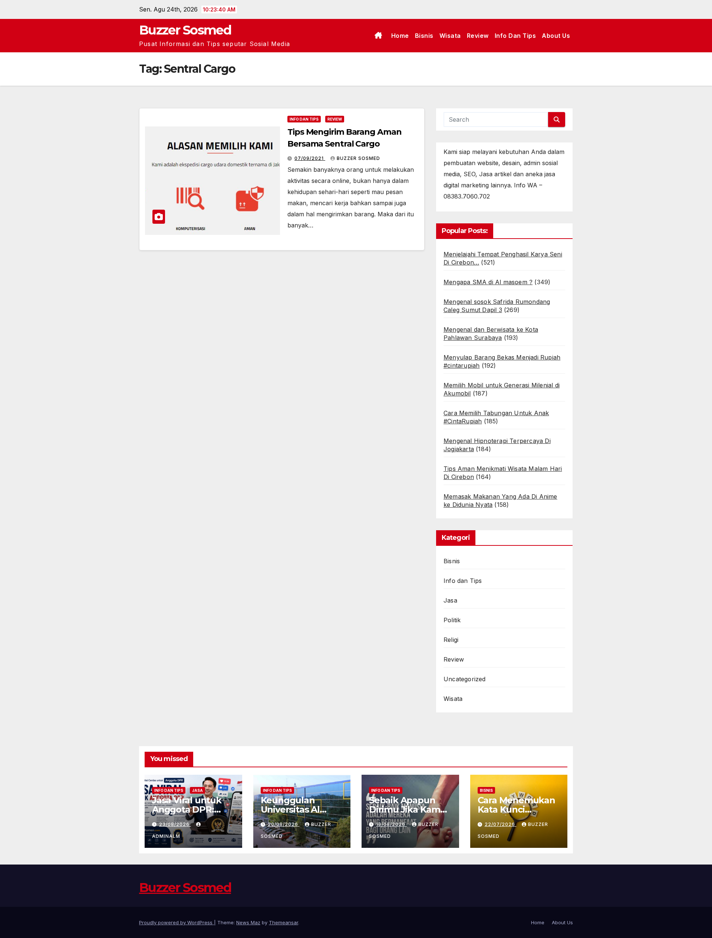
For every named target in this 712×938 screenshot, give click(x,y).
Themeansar (283, 922)
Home (400, 35)
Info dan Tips (515, 35)
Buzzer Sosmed (185, 30)
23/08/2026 (175, 824)
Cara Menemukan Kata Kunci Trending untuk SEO (516, 814)
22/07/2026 (501, 824)
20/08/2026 (284, 824)
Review (478, 35)
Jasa (450, 600)
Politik (452, 620)
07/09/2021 (309, 158)
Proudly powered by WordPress (176, 922)
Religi (451, 639)
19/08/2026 (391, 824)
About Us (556, 35)
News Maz (248, 922)
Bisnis (424, 35)
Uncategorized (465, 679)
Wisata (450, 35)
